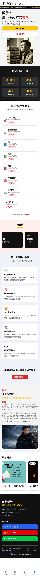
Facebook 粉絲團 (11, 527)
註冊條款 (35, 549)
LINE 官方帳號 (10, 539)
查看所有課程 (20, 377)
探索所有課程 (20, 28)
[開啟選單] (36, 3)
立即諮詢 (26, 214)
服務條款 (28, 549)
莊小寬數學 (7, 501)
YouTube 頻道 (10, 533)
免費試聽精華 (20, 34)
